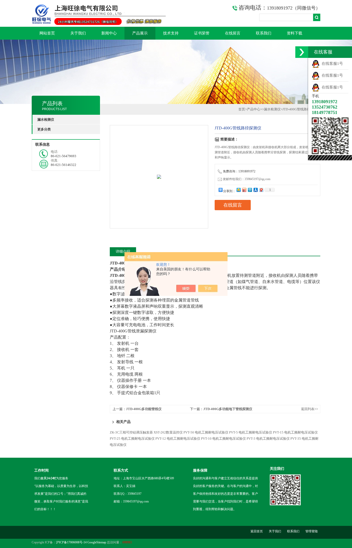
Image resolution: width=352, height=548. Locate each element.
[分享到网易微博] (261, 190)
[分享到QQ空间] (238, 190)
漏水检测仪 (272, 109)
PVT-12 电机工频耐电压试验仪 (177, 438)
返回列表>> (309, 409)
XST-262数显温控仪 (168, 432)
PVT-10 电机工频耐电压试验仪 (223, 438)
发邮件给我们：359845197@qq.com (246, 179)
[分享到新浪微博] (244, 190)
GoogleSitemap (96, 542)
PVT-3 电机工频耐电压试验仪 (268, 438)
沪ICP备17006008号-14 (71, 542)
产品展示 (140, 33)
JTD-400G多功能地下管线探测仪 (227, 409)
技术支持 (171, 33)
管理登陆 (311, 531)
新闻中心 (109, 33)
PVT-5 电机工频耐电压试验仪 (250, 432)
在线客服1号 (331, 63)
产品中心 (253, 109)
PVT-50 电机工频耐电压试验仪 (205, 432)
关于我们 (78, 33)
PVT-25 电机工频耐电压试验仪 (132, 438)
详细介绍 (123, 251)
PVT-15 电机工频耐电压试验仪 (295, 432)
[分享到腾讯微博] (250, 190)
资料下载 (294, 33)
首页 (241, 109)
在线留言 (232, 33)
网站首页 (47, 33)
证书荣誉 (201, 33)
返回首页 (256, 531)
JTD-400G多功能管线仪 (144, 409)
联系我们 (263, 33)
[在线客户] (301, 52)
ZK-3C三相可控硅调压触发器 (131, 432)
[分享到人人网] (255, 190)
